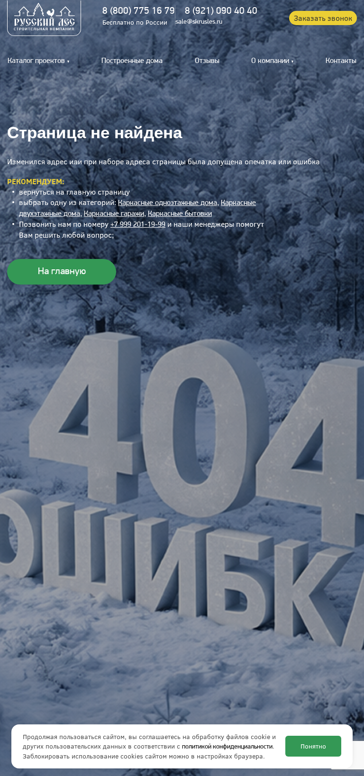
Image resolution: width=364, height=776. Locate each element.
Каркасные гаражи (114, 214)
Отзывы (207, 61)
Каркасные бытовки (180, 214)
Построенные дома (132, 61)
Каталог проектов (36, 61)
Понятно (313, 746)
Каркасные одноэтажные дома (167, 203)
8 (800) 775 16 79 (138, 11)
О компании (270, 61)
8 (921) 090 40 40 (221, 11)
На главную (62, 272)
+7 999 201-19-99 (137, 225)
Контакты (341, 61)
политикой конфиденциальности (227, 746)
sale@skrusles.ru (198, 22)
